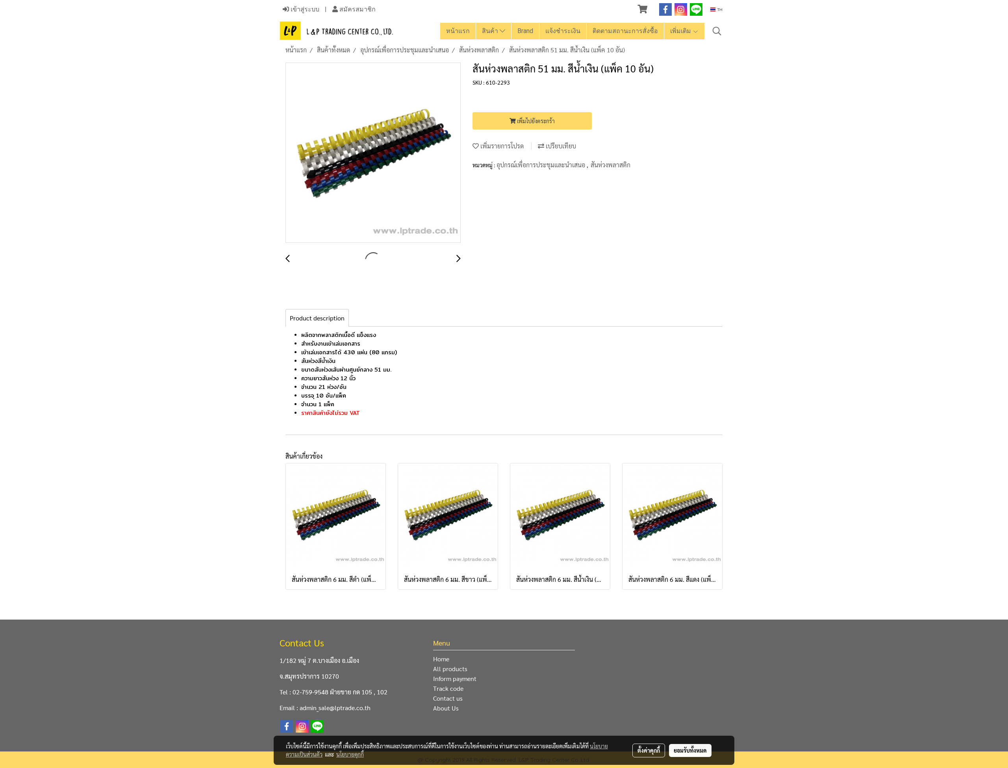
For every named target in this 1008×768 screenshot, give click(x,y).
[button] (717, 31)
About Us (446, 708)
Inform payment (454, 678)
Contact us (448, 698)
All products (450, 668)
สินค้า (491, 31)
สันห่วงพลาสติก (610, 165)
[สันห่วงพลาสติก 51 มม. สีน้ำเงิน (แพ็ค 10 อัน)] (373, 153)
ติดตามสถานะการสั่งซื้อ (625, 31)
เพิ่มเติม (681, 31)
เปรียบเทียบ (560, 146)
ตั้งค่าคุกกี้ (648, 750)
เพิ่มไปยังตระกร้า (535, 120)
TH (719, 9)
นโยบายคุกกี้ (350, 754)
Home (441, 659)
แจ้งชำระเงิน (562, 31)
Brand (525, 31)
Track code (448, 688)
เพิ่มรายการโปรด (501, 146)
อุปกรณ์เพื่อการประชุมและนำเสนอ (542, 165)
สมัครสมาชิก (357, 9)
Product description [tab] (317, 318)
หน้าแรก (458, 31)
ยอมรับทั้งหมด (690, 750)
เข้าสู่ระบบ (304, 9)
